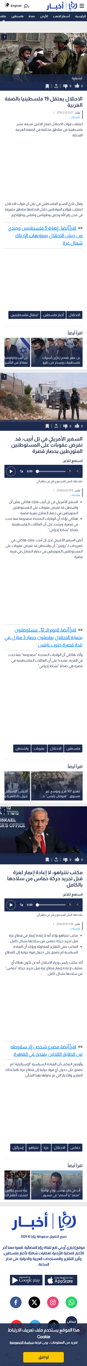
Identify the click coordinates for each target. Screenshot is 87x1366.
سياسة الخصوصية (22, 1342)
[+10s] (78, 471)
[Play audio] (10, 471)
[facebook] (16, 1302)
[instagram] (53, 1302)
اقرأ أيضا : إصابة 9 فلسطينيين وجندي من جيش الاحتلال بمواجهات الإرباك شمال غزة (45, 235)
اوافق (43, 1357)
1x (21, 471)
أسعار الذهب (61, 16)
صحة (32, 16)
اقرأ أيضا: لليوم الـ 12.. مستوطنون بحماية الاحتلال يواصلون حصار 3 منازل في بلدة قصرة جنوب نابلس (43, 637)
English (16, 5)
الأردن (44, 16)
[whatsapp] (71, 1302)
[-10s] (70, 471)
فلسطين (17, 16)
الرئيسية (80, 16)
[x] (34, 1302)
